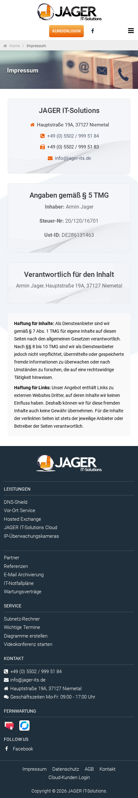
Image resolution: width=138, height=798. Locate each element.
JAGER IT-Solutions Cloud (30, 527)
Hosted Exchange (22, 519)
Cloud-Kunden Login (69, 777)
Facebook (22, 749)
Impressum (34, 769)
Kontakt (107, 769)
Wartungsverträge (22, 592)
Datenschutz (65, 769)
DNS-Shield (15, 502)
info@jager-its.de (73, 158)
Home (14, 46)
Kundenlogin (66, 31)
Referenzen (16, 566)
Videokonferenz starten (28, 644)
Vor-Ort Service (19, 510)
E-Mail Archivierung (24, 575)
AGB (89, 769)
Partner (11, 558)
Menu (130, 30)
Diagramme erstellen (25, 636)
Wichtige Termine (22, 627)
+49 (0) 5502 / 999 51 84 (73, 136)
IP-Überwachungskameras (31, 536)
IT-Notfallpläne (19, 583)
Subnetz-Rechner (22, 619)
